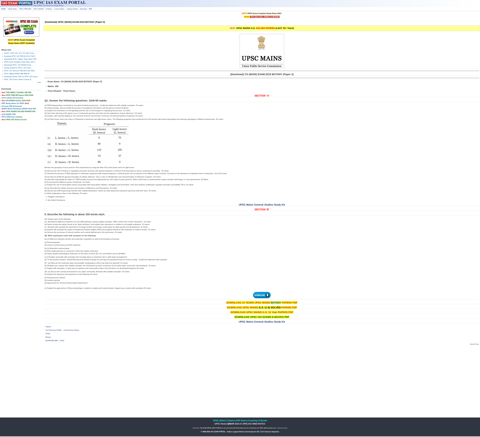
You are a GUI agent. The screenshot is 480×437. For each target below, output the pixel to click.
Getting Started (72, 9)
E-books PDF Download (12, 106)
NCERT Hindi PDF (29, 109)
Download (83, 9)
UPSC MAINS (39, 9)
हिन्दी (90, 9)
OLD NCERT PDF (9, 114)
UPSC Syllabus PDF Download (12, 98)
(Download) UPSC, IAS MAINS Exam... (18, 65)
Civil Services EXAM (53, 330)
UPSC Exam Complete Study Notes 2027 (265, 13)
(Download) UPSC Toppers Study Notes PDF (20, 59)
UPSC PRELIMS (25, 9)
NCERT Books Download (11, 109)
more (39, 82)
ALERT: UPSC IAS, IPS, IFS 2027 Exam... (20, 53)
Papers (48, 327)
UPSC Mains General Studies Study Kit (262, 204)
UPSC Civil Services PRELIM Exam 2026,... (20, 71)
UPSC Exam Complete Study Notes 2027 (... (20, 62)
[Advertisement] (262, 364)
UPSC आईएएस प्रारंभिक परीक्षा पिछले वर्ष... (17, 74)
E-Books (49, 9)
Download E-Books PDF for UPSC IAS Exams (21, 77)
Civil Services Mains (71, 330)
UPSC (48, 334)
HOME (3, 9)
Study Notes (12, 9)
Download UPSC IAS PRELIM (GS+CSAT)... (20, 56)
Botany (48, 337)
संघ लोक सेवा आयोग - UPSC (55, 341)
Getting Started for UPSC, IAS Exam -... (18, 68)
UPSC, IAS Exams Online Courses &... (18, 79)
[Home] (16, 5)
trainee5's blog (474, 344)
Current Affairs (59, 9)
